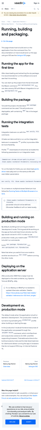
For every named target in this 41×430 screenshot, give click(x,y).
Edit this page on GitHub (31, 380)
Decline (12, 422)
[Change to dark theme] (38, 9)
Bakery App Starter (8, 24)
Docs (6, 9)
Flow (8, 21)
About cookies (24, 416)
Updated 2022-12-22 (7, 380)
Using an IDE (21, 55)
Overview (9, 365)
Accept (28, 422)
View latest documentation (18, 15)
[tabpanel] (20, 161)
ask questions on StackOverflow (20, 398)
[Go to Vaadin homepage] (20, 3)
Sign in (36, 3)
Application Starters (19, 21)
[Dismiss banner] (38, 13)
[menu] (2, 3)
